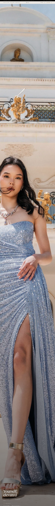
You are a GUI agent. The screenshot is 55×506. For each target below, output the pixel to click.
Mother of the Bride (6, 2)
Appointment (48, 2)
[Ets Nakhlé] (27, 2)
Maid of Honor (12, 2)
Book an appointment (16, 505)
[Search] (51, 2)
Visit (44, 2)
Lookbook (41, 2)
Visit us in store (6, 505)
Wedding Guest (17, 2)
